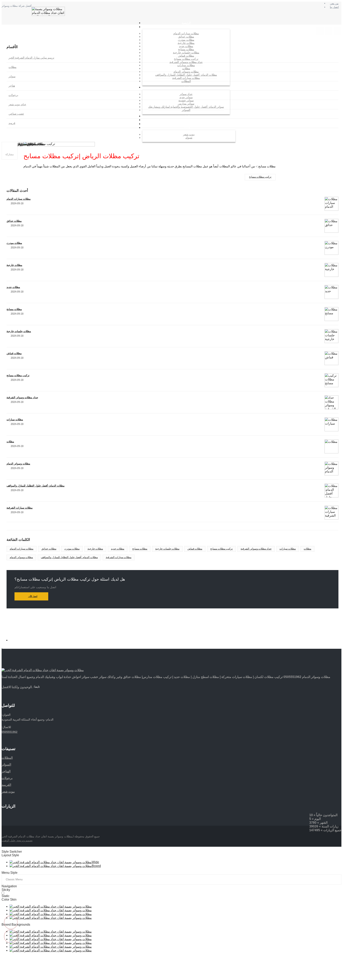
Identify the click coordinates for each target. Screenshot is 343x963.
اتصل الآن (33, 596)
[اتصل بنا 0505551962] (320, 31)
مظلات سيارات (15, 419)
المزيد (187, 127)
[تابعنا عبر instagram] (337, 31)
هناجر (12, 85)
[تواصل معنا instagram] (49, 693)
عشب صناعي (16, 113)
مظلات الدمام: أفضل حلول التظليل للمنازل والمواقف (36, 485)
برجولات (13, 95)
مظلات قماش (14, 353)
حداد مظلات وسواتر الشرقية (22, 397)
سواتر (12, 76)
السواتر (186, 87)
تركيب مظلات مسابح (260, 176)
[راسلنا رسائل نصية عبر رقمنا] (328, 31)
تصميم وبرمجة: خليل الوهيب (17, 840)
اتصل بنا (334, 7)
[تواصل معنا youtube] (56, 693)
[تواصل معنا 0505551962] (171, 647)
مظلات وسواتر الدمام (18, 463)
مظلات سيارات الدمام (19, 198)
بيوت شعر (8, 791)
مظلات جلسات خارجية (19, 331)
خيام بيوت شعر (17, 104)
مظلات (12, 67)
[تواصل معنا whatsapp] (11, 640)
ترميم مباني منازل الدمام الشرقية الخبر (31, 57)
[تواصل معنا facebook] (35, 693)
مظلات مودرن (14, 242)
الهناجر (6, 771)
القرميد (6, 784)
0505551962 (9, 731)
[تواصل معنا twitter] (42, 693)
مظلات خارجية (14, 265)
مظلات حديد (13, 287)
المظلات (186, 26)
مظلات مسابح (14, 309)
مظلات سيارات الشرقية (20, 507)
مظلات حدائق (14, 220)
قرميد (12, 123)
